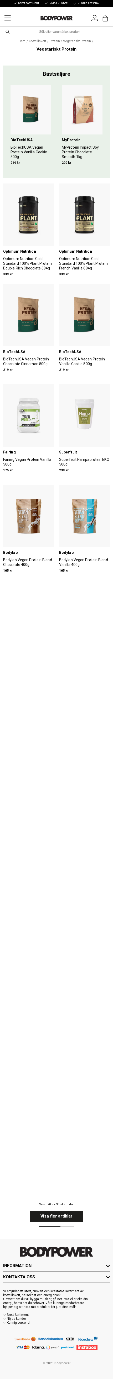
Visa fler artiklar (56, 1216)
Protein (55, 41)
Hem (22, 41)
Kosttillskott (37, 41)
